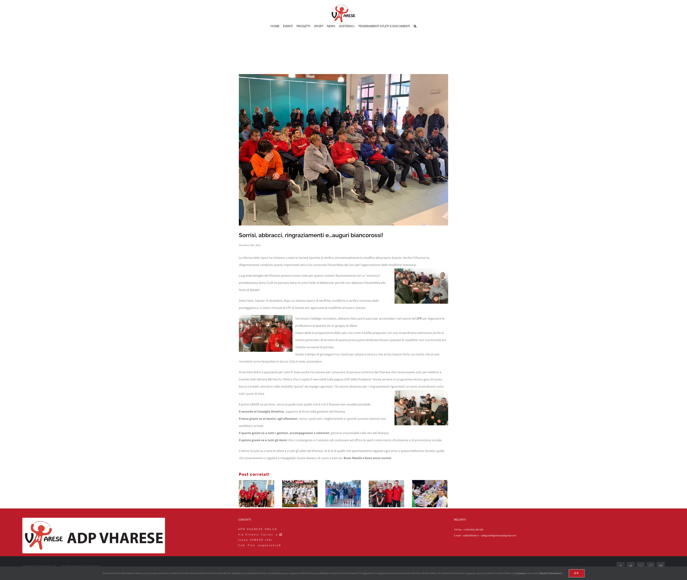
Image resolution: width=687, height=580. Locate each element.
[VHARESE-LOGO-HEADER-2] (343, 6)
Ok (576, 573)
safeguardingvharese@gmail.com (498, 535)
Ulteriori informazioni (550, 573)
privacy (521, 573)
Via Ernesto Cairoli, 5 (258, 534)
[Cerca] (415, 26)
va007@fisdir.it (471, 535)
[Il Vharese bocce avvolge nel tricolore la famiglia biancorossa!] (256, 493)
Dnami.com (93, 566)
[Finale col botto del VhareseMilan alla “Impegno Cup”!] (300, 493)
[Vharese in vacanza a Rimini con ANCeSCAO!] (343, 493)
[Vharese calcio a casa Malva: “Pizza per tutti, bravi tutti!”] (429, 493)
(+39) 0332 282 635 (473, 529)
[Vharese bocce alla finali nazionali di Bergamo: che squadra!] (386, 493)
